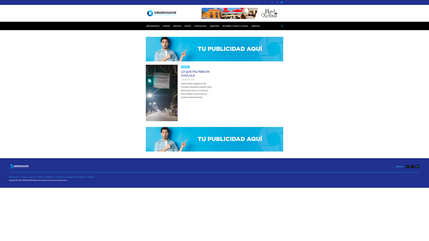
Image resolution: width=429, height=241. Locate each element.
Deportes (255, 26)
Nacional (177, 26)
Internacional (200, 26)
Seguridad (214, 26)
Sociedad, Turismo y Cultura (235, 26)
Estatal (188, 26)
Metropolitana (152, 26)
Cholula (166, 26)
